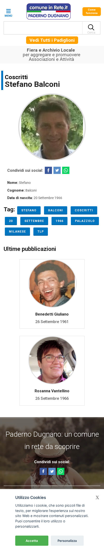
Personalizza (67, 541)
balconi (55, 210)
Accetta (32, 541)
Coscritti (16, 77)
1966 (59, 221)
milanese (17, 231)
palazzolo (85, 221)
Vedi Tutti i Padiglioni (52, 40)
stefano (29, 210)
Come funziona (91, 11)
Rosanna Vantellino (52, 391)
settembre (34, 221)
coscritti (84, 210)
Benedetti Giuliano (52, 314)
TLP (40, 231)
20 (11, 221)
